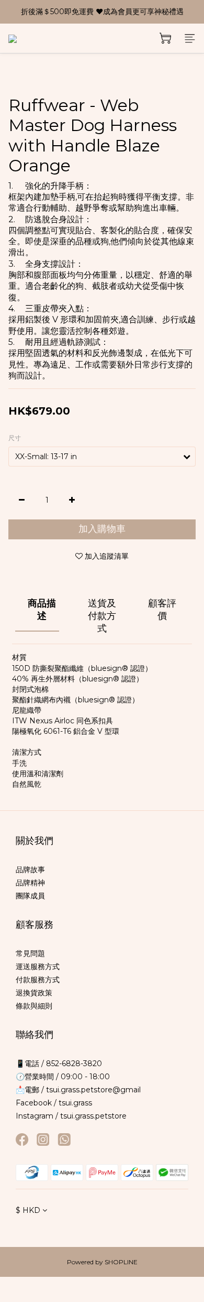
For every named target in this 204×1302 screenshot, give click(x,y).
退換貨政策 (34, 992)
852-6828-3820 (73, 1063)
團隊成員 (30, 895)
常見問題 (30, 953)
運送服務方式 (38, 966)
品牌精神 (30, 882)
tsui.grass (75, 1103)
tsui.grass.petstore (93, 1116)
